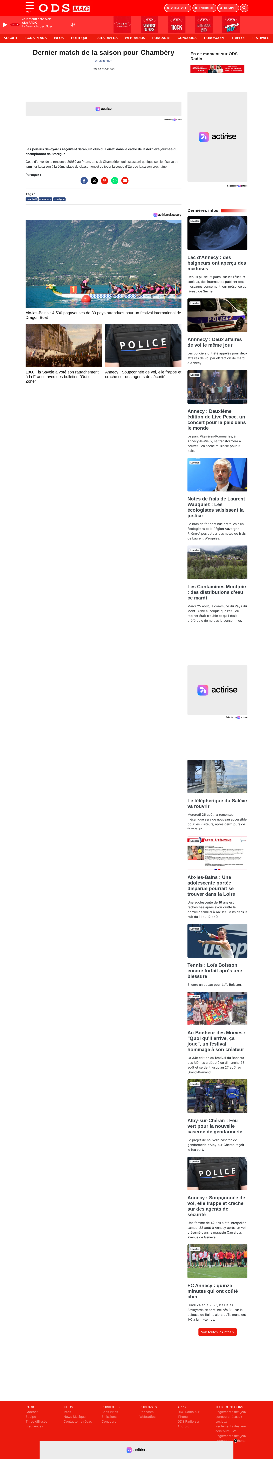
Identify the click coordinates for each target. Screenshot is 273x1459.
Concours (187, 38)
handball (32, 199)
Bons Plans (36, 38)
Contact (32, 1412)
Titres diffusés (36, 1421)
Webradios (135, 38)
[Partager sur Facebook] (83, 183)
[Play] (5, 24)
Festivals (260, 38)
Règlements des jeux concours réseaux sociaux (231, 1416)
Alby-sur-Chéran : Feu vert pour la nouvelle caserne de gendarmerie (214, 1126)
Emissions (109, 1417)
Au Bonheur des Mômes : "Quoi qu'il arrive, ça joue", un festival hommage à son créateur (216, 1041)
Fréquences (34, 1426)
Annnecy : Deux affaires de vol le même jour (214, 342)
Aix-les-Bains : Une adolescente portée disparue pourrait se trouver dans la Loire (211, 886)
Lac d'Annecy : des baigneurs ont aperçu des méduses (216, 263)
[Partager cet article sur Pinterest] (103, 183)
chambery (45, 199)
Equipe (31, 1417)
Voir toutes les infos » (217, 1332)
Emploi (238, 38)
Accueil (11, 38)
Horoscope (214, 38)
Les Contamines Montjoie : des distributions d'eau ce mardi (216, 592)
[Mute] (73, 25)
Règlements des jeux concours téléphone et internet (231, 1440)
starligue (59, 199)
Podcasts (161, 38)
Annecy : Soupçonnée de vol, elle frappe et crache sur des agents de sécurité (216, 1206)
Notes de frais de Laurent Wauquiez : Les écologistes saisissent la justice (216, 507)
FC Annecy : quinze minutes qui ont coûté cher (212, 1291)
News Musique (75, 1417)
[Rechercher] (244, 8)
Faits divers (107, 38)
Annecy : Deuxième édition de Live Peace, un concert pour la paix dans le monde (216, 419)
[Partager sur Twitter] (93, 183)
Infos (59, 38)
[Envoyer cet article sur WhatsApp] (113, 183)
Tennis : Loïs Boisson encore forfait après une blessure (214, 970)
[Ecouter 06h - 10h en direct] (217, 68)
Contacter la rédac (78, 1421)
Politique (79, 38)
